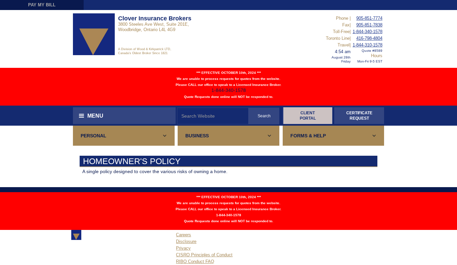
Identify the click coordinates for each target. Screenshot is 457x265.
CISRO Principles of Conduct (204, 254)
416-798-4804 (369, 38)
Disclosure (186, 241)
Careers (183, 234)
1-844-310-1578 (367, 44)
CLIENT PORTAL (308, 116)
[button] (124, 115)
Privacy (183, 248)
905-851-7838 (369, 24)
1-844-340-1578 (367, 31)
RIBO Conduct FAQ (195, 261)
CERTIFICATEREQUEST (359, 116)
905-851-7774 (369, 18)
